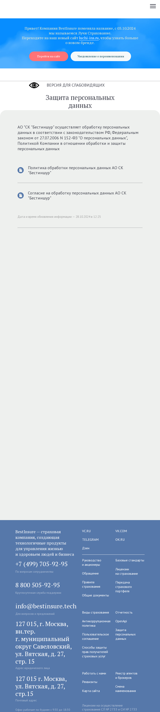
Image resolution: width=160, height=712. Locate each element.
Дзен (85, 548)
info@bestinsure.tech (45, 606)
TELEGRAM (90, 539)
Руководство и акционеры (91, 562)
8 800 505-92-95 (37, 585)
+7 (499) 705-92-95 (41, 564)
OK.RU (120, 539)
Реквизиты (89, 682)
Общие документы (95, 595)
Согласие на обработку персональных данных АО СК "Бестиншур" (77, 195)
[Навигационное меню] (153, 6)
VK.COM (121, 531)
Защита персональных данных (125, 634)
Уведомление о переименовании (101, 56)
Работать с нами (94, 673)
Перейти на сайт (48, 56)
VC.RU (86, 531)
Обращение (90, 573)
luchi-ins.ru (89, 37)
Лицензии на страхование (126, 571)
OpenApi (121, 621)
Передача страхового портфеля (123, 586)
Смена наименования (125, 688)
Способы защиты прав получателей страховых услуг (95, 651)
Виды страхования (95, 612)
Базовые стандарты (129, 560)
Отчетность (123, 612)
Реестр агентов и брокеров (126, 675)
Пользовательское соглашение (95, 636)
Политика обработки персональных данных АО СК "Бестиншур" (75, 170)
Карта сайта (91, 691)
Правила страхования (91, 584)
